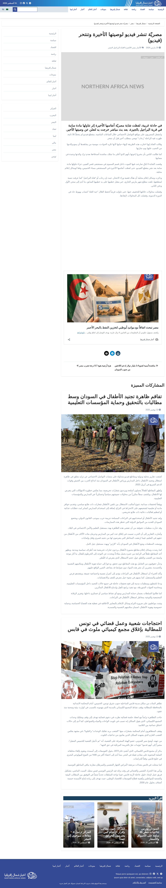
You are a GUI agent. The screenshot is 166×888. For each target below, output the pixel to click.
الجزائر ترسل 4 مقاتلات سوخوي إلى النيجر (79, 835)
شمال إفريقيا (115, 9)
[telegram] (30, 3)
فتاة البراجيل (118, 47)
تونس (53, 156)
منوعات (103, 9)
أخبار (82, 9)
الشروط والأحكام (139, 883)
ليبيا (54, 136)
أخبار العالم (92, 9)
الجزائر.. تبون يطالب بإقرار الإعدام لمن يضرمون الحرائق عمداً (113, 833)
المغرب (53, 115)
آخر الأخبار (159, 57)
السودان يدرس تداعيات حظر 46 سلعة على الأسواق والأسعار (148, 833)
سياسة (151, 9)
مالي (54, 143)
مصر (110, 47)
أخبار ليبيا (73, 9)
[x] (27, 3)
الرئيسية (161, 9)
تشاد (54, 129)
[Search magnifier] (15, 9)
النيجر (53, 122)
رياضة (134, 9)
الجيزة (127, 47)
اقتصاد (142, 9)
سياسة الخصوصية (155, 883)
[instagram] (21, 3)
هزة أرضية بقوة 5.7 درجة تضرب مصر (95, 366)
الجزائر (53, 108)
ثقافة (126, 9)
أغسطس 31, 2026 (147, 842)
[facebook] (24, 3)
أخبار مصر (136, 47)
